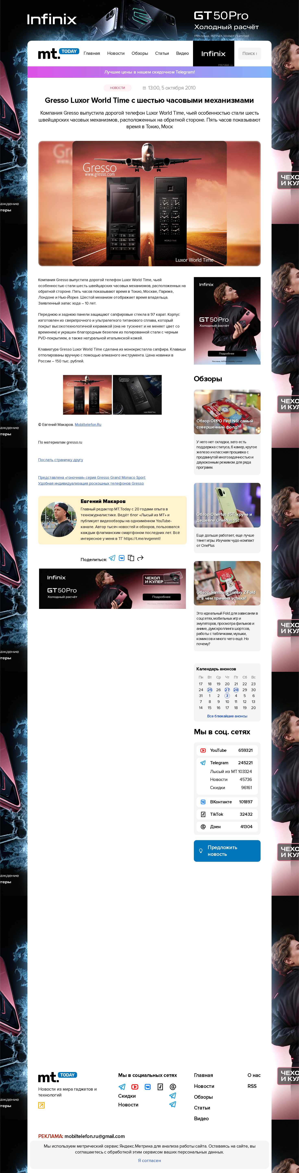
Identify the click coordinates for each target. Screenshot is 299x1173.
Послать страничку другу (60, 459)
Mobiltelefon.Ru (88, 424)
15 (210, 707)
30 (253, 689)
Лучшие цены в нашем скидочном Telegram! (149, 72)
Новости (117, 88)
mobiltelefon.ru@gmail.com (94, 1136)
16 (218, 707)
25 (209, 689)
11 (236, 701)
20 (227, 684)
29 (244, 689)
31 (201, 695)
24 (201, 689)
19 (218, 684)
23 (253, 684)
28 (236, 689)
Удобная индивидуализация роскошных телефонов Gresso (91, 483)
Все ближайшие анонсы (227, 716)
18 (210, 684)
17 (201, 684)
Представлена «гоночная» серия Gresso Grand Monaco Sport (91, 477)
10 (227, 701)
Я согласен (149, 1160)
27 (227, 689)
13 (253, 701)
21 (236, 684)
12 (245, 701)
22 (244, 684)
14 (201, 707)
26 (218, 689)
